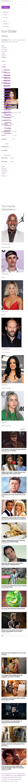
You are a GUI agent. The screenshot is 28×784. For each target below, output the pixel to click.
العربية (19, 779)
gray (4, 102)
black (4, 86)
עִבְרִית (12, 779)
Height (19, 40)
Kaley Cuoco (4, 311)
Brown (12, 158)
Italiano (15, 775)
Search (6, 7)
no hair (5, 109)
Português (14, 777)
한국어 (23, 775)
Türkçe (8, 779)
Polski (9, 777)
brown (4, 94)
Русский (3, 779)
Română (19, 777)
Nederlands (4, 777)
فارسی (15, 779)
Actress (4, 36)
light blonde (6, 104)
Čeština (10, 773)
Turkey (12, 124)
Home (4, 21)
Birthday (5, 14)
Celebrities (6, 12)
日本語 (19, 775)
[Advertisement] (14, 191)
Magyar (11, 775)
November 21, (14, 113)
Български (4, 773)
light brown (6, 107)
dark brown (6, 99)
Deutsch (14, 773)
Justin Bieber (5, 274)
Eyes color (9, 42)
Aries (4, 64)
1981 (19, 113)
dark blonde (6, 96)
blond (4, 88)
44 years (12, 116)
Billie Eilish (4, 422)
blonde (5, 91)
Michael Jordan (5, 244)
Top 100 (5, 17)
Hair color (15, 42)
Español (23, 773)
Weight (23, 40)
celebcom (5, 1)
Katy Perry (4, 385)
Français (3, 775)
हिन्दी (7, 775)
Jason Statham (5, 349)
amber (5, 80)
